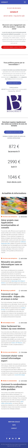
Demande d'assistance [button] (13, 82)
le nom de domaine (14, 8)
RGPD (14, 425)
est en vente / (14, 16)
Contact (14, 428)
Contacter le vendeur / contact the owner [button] (13, 47)
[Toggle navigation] (25, 2)
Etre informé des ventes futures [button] (13, 132)
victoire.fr (14, 12)
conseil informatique (19, 375)
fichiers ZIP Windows (16, 342)
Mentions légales (14, 422)
